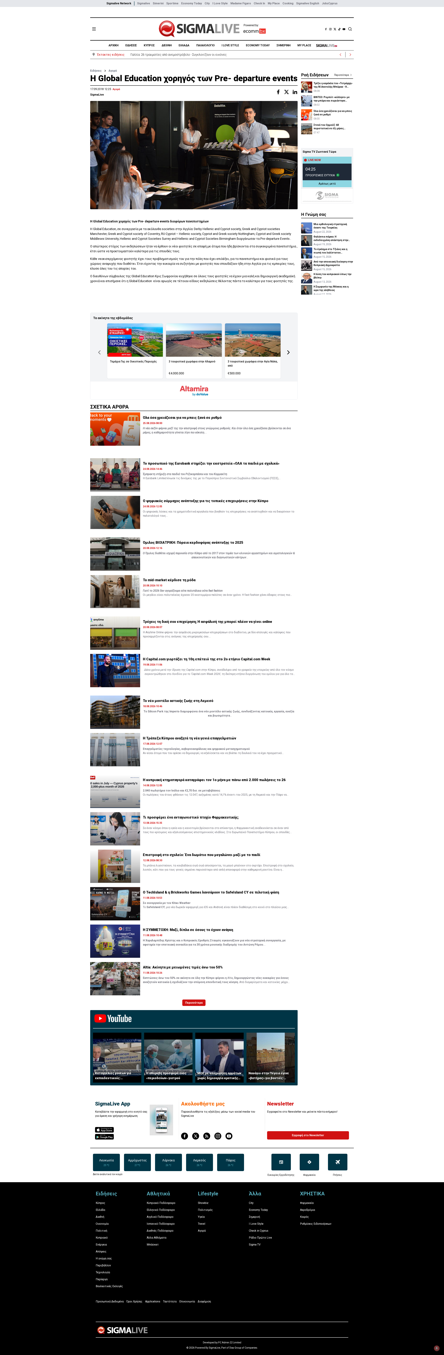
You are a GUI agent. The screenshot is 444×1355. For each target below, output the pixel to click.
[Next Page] (288, 352)
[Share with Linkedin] (295, 92)
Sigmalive (143, 3)
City (207, 3)
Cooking (288, 3)
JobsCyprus (330, 3)
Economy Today (191, 3)
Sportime (172, 3)
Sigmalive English (307, 3)
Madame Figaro (240, 3)
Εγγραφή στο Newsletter (308, 1135)
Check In (259, 3)
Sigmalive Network (118, 3)
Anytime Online (155, 632)
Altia (230, 978)
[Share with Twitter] (286, 92)
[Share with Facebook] (278, 92)
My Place (274, 3)
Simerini (158, 3)
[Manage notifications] (436, 1348)
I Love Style (220, 3)
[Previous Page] (99, 352)
